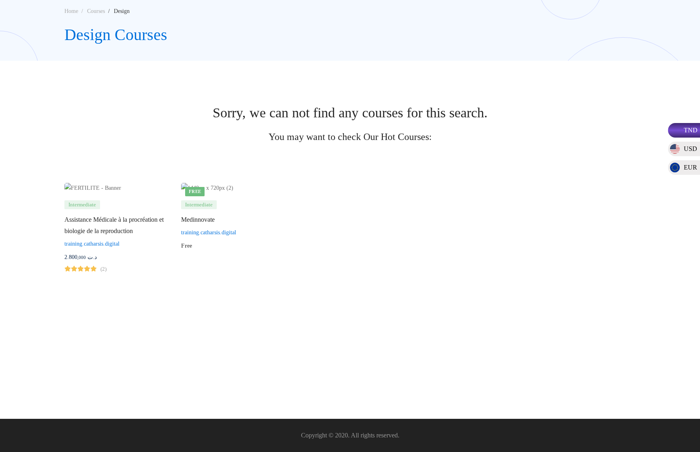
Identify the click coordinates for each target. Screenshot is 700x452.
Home (71, 11)
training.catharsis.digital (92, 244)
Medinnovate (198, 219)
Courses (96, 11)
